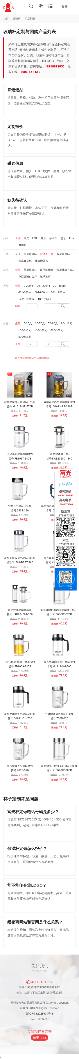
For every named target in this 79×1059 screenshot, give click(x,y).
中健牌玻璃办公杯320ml (59, 714)
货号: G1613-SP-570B (20, 406)
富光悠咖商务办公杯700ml (19, 714)
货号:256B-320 (20, 510)
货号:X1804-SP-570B (59, 614)
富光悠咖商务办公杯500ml (59, 661)
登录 (64, 6)
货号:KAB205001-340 (59, 458)
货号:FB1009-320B (20, 666)
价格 (17, 344)
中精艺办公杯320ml (19, 505)
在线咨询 (66, 483)
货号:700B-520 (20, 770)
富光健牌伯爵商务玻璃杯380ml (59, 765)
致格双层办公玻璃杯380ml (59, 402)
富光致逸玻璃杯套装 (20, 610)
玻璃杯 (17, 18)
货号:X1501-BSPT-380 (19, 562)
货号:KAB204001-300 (20, 614)
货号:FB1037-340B (20, 458)
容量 (17, 306)
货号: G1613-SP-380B (59, 406)
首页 (6, 18)
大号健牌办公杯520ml (20, 765)
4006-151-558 (42, 981)
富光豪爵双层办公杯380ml (19, 558)
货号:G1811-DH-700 (20, 718)
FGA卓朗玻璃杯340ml (20, 454)
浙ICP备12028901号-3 (39, 1013)
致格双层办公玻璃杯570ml (19, 402)
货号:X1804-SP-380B (59, 770)
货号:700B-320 (59, 718)
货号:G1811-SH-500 (59, 666)
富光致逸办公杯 (59, 454)
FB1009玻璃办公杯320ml (20, 661)
